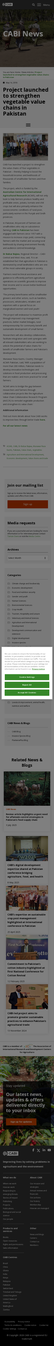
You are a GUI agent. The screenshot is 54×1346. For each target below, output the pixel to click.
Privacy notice (38, 669)
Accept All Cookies (27, 692)
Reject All (27, 685)
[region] (27, 673)
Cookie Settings (27, 677)
